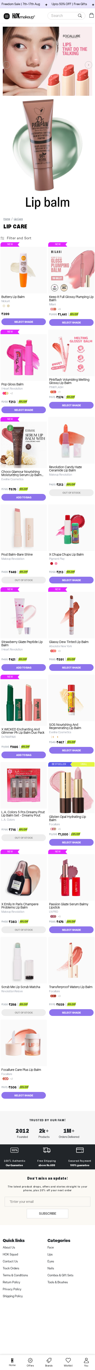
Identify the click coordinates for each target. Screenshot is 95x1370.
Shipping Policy (13, 1296)
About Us (9, 1247)
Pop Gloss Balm (12, 384)
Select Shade (23, 321)
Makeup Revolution (60, 475)
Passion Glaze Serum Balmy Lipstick (68, 905)
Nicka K (5, 301)
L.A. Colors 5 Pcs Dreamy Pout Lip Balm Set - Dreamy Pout (23, 813)
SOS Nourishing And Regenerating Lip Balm (65, 726)
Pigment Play (57, 559)
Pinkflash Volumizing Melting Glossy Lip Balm (69, 381)
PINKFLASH (56, 387)
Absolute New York (60, 646)
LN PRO (53, 912)
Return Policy (11, 1282)
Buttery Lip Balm (13, 297)
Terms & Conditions (15, 1275)
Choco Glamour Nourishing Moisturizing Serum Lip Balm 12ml (21, 475)
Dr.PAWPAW (8, 737)
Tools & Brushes (58, 1282)
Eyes (51, 1261)
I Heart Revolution (12, 389)
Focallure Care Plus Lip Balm (21, 1070)
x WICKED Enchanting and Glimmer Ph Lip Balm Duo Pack (23, 731)
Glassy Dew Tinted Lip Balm (69, 642)
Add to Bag (23, 497)
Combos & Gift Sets (60, 1275)
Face (51, 1247)
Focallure (54, 824)
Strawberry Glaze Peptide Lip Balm (22, 643)
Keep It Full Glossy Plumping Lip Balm (71, 298)
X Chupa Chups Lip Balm (66, 554)
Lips (50, 1254)
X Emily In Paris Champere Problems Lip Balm (20, 905)
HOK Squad (10, 1254)
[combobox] (66, 15)
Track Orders (11, 1268)
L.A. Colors (8, 820)
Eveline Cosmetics (12, 479)
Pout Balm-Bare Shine (17, 554)
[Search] (80, 16)
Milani (52, 304)
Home (6, 219)
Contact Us (10, 1261)
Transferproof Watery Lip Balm (70, 987)
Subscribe (47, 1213)
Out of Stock (71, 492)
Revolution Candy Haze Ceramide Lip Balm (65, 468)
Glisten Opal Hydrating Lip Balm (67, 818)
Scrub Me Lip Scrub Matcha (20, 987)
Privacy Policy (12, 1289)
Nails (51, 1268)
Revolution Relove (12, 991)
